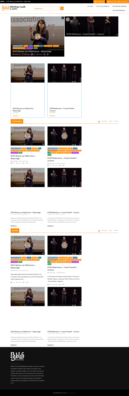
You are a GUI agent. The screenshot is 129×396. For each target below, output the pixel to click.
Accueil (90, 6)
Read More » (14, 226)
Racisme (53, 152)
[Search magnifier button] (61, 8)
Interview (36, 46)
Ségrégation (60, 152)
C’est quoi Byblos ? (103, 6)
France (26, 46)
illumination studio (71, 393)
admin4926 (17, 54)
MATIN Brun (62, 150)
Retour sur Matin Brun (19, 48)
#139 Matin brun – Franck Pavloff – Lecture (85, 34)
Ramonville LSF (48, 46)
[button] (119, 10)
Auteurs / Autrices (18, 46)
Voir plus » (16, 115)
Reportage (56, 46)
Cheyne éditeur (63, 148)
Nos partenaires (119, 10)
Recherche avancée (120, 6)
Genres (31, 46)
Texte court (68, 152)
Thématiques (29, 48)
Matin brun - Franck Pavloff (73, 150)
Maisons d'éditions (53, 150)
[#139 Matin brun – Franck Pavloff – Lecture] (91, 26)
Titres (35, 48)
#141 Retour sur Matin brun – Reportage (19, 1)
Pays (42, 46)
